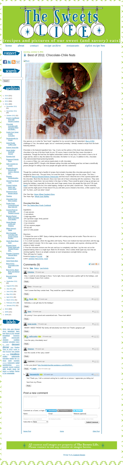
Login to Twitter (78, 410)
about (21, 45)
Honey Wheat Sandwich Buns (44, 194)
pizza (4, 361)
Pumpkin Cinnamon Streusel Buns (12, 254)
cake (4, 338)
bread (17, 333)
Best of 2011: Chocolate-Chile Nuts (12, 265)
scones (11, 367)
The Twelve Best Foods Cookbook (39, 205)
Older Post (96, 431)
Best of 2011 (90, 141)
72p (39, 336)
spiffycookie (33, 336)
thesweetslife (34, 374)
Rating (36, 268)
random (5, 363)
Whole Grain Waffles (42, 196)
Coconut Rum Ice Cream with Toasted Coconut (12, 211)
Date (31, 268)
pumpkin (16, 361)
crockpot (5, 342)
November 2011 (11, 111)
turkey (12, 371)
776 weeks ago (39, 272)
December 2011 (11, 106)
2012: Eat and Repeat (11, 329)
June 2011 (10, 291)
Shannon (31, 349)
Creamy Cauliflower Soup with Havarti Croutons (12, 119)
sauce (17, 365)
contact (34, 45)
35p (35, 299)
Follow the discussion (97, 264)
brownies (16, 335)
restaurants (73, 45)
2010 (7, 309)
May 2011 (9, 294)
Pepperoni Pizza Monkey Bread (12, 192)
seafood (16, 367)
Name (25, 414)
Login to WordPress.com (65, 410)
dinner (6, 347)
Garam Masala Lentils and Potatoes (11, 224)
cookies (16, 340)
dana (29, 311)
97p (41, 374)
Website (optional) (80, 414)
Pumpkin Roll (10, 156)
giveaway (8, 351)
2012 (7, 101)
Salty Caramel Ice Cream (12, 164)
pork (10, 361)
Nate (25, 185)
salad (17, 363)
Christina (31, 272)
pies (18, 358)
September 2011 (11, 281)
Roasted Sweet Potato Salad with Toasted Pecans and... (12, 248)
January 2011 (11, 305)
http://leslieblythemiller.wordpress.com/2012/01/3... (55, 365)
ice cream (15, 351)
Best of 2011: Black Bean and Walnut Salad (12, 271)
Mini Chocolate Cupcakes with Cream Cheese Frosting (12, 235)
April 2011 (9, 297)
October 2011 (11, 115)
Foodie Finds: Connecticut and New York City (12, 205)
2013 (7, 98)
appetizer (32, 259)
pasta (12, 358)
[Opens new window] (26, 61)
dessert (15, 344)
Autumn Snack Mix (12, 147)
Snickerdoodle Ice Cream (12, 139)
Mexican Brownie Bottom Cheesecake (45, 177)
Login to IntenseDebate (51, 410)
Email (50, 414)
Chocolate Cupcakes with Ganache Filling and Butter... (12, 126)
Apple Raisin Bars (12, 261)
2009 (7, 312)
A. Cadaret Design (78, 455)
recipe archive (52, 45)
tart (18, 369)
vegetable (10, 373)
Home (62, 431)
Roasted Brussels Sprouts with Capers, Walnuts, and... (12, 171)
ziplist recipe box (95, 45)
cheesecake (15, 338)
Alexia (4, 331)
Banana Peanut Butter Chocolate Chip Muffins (12, 217)
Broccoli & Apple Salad (11, 277)
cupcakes (12, 342)
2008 (7, 315)
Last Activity (44, 268)
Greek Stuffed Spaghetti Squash (10, 152)
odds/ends (15, 356)
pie (16, 358)
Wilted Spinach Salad (11, 229)
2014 (7, 96)
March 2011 (10, 300)
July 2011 (9, 289)
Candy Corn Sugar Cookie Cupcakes (12, 134)
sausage (5, 367)
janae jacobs (32, 324)
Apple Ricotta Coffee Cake (11, 144)
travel (4, 371)
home (9, 45)
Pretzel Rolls (10, 258)
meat (7, 354)
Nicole (31, 299)
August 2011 (10, 286)
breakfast (6, 335)
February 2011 (11, 303)
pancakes (6, 358)
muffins (5, 356)
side (4, 369)
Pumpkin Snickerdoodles (12, 177)
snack (46, 259)
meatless (14, 354)
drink (12, 347)
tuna (8, 371)
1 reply (34, 369)
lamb (4, 354)
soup (14, 369)
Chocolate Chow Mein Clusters (11, 200)
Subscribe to (28, 422)
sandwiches (7, 365)
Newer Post (27, 431)
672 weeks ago (40, 361)
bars (17, 331)
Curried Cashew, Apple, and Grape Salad (11, 187)
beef (4, 333)
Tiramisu (9, 196)
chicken (5, 340)
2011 (7, 104)
